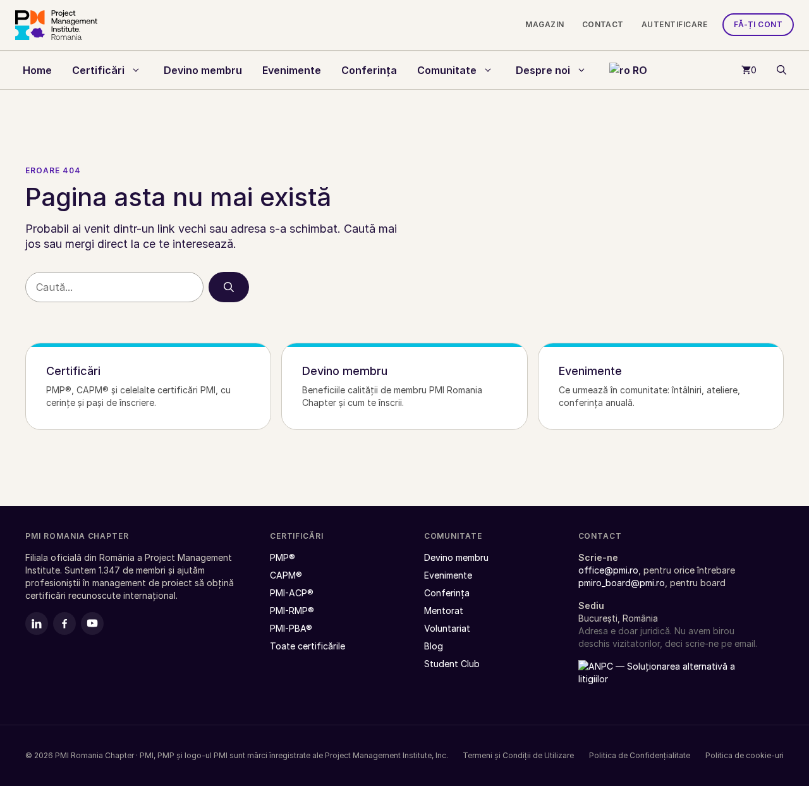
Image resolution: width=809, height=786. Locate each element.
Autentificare (674, 24)
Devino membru (203, 70)
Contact (603, 24)
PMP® (282, 557)
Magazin (544, 24)
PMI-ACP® (291, 592)
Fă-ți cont (758, 24)
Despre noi (543, 70)
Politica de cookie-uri (744, 755)
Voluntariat (447, 628)
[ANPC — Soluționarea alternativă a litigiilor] (657, 679)
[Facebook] (64, 623)
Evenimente (291, 70)
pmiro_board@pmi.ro (621, 582)
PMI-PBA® (291, 628)
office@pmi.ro (608, 570)
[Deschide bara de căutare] (781, 70)
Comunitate (447, 70)
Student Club (452, 663)
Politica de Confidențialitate (639, 755)
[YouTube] (92, 623)
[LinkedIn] (36, 623)
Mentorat (443, 610)
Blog (433, 646)
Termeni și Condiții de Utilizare (518, 755)
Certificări (98, 70)
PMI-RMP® (292, 610)
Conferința (369, 70)
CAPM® (286, 575)
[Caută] (229, 287)
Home (37, 70)
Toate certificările (727, 119)
